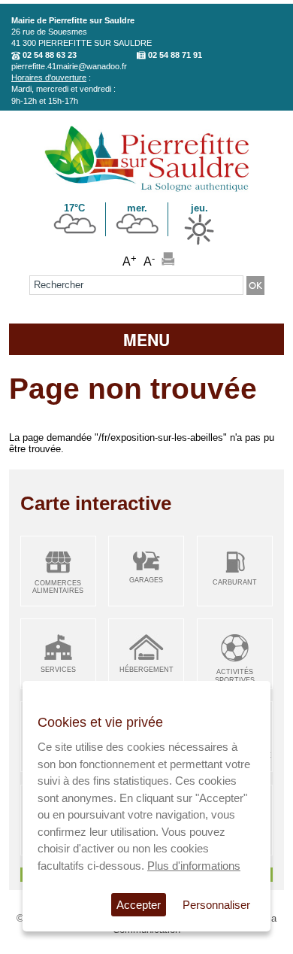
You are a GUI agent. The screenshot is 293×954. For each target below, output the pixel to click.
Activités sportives (235, 676)
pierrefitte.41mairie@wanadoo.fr (69, 66)
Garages (146, 580)
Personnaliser (216, 904)
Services (58, 669)
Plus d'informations (193, 865)
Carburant (235, 582)
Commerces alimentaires (57, 587)
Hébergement (146, 669)
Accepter (138, 904)
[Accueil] (146, 189)
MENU (146, 339)
